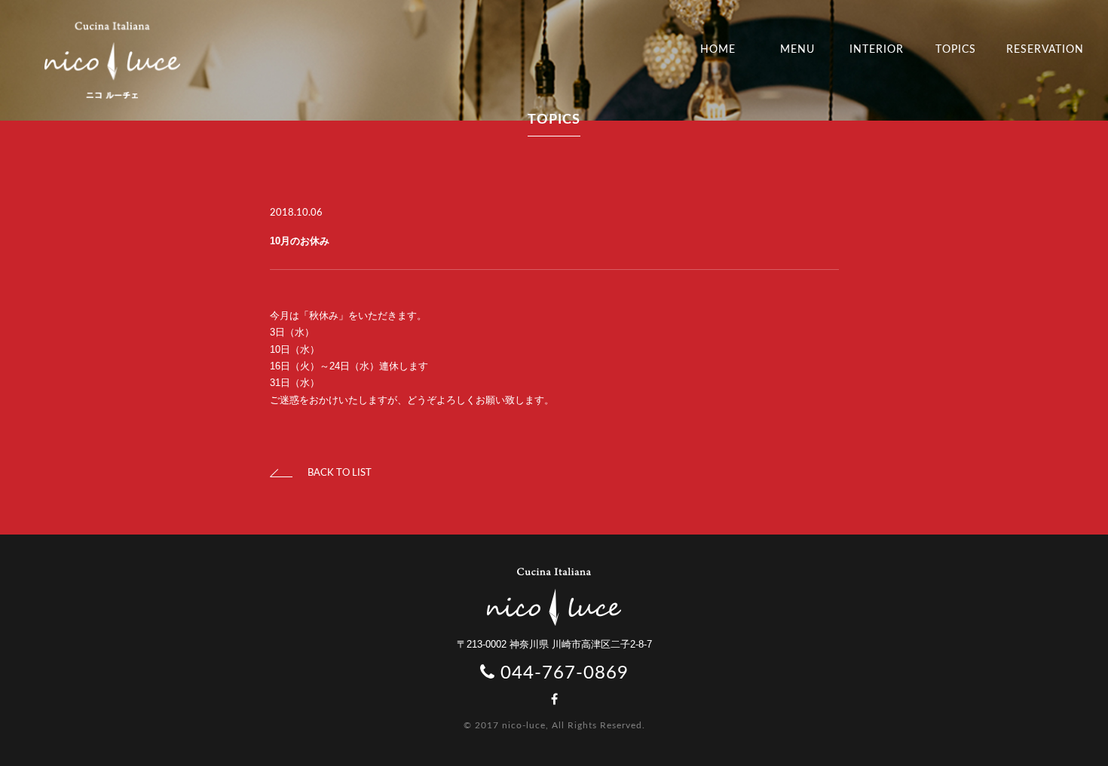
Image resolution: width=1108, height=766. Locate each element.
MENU (797, 49)
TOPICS (955, 49)
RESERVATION (1045, 49)
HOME (718, 49)
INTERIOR (876, 49)
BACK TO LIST (340, 473)
